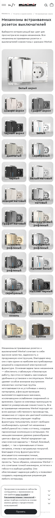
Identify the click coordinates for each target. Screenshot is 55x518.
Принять (20, 512)
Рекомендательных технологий (19, 497)
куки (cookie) (22, 495)
